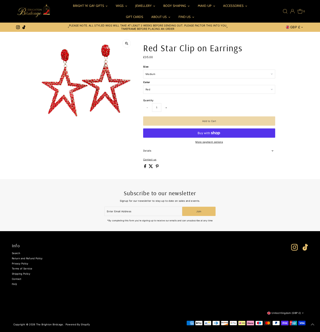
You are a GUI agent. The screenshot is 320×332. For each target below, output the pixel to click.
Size (146, 66)
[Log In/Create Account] (292, 11)
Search (16, 253)
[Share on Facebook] (145, 167)
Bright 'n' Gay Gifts (89, 6)
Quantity (148, 100)
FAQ (14, 284)
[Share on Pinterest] (157, 167)
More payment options (209, 141)
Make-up (205, 6)
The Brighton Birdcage (49, 324)
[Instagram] (18, 27)
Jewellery (143, 6)
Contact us (149, 159)
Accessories (233, 6)
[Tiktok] (23, 27)
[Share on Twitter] (151, 167)
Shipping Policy (21, 273)
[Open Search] (285, 11)
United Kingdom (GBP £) (286, 312)
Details (147, 150)
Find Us (185, 17)
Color (146, 82)
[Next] (227, 27)
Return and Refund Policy (27, 258)
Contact (16, 278)
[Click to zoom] (126, 43)
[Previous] (68, 27)
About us (159, 17)
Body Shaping (175, 6)
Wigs (120, 6)
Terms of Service (22, 268)
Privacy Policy (20, 263)
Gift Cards (134, 17)
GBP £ (295, 27)
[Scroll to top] (312, 324)
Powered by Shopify (78, 324)
